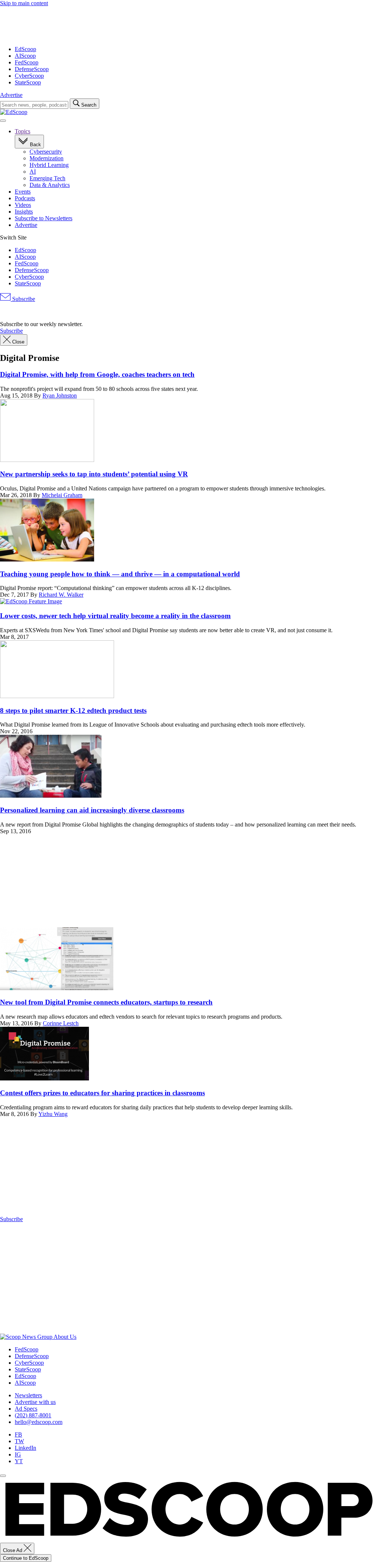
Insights (24, 211)
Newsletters (28, 1395)
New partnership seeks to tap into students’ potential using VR (94, 474)
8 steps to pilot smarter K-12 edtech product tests (73, 710)
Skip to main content (24, 3)
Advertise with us (35, 1402)
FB (18, 1434)
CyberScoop (29, 76)
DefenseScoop (32, 69)
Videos (23, 205)
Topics (22, 131)
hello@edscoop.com (38, 1422)
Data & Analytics (50, 185)
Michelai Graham (62, 495)
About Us (65, 1337)
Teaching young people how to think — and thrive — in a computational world (120, 574)
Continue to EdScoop (25, 1558)
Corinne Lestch (61, 1023)
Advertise (11, 95)
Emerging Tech (47, 178)
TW (19, 1441)
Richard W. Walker (61, 594)
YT (19, 1461)
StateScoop (28, 82)
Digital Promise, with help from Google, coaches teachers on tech (97, 374)
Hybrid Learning (49, 165)
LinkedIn (25, 1448)
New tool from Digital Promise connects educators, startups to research (106, 1002)
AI (33, 171)
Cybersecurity (46, 151)
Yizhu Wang (53, 1114)
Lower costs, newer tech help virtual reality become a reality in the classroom (115, 616)
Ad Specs (26, 1408)
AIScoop (25, 56)
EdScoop (25, 49)
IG (18, 1454)
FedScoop (26, 62)
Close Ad (13, 1550)
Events (23, 191)
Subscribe (23, 299)
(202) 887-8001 (33, 1415)
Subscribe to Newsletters (43, 218)
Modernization (46, 158)
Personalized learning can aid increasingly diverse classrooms (92, 810)
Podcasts (25, 198)
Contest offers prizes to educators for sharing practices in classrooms (102, 1093)
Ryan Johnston (59, 395)
